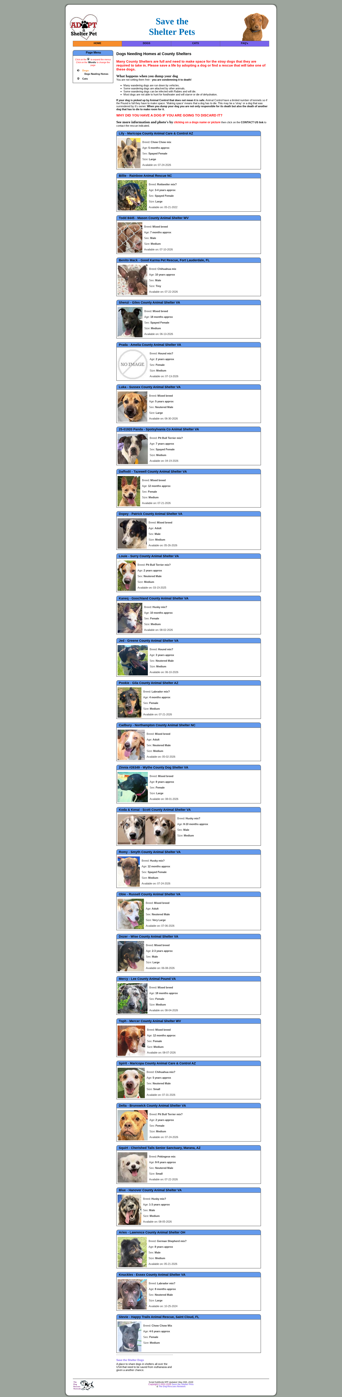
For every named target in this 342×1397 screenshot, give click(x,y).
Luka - (150, 387)
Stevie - (159, 1317)
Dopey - (150, 514)
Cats (85, 78)
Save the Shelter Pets (183, 1384)
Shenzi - (149, 302)
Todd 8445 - (154, 218)
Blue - (150, 1190)
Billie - (145, 175)
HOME (97, 43)
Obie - (149, 894)
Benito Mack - (164, 260)
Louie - (149, 556)
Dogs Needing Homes (96, 74)
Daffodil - (153, 471)
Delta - (152, 1105)
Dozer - (148, 936)
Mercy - (147, 979)
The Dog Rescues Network (172, 1386)
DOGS (146, 43)
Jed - (148, 640)
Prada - (150, 345)
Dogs (85, 70)
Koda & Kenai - (155, 809)
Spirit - (157, 1063)
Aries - (152, 1232)
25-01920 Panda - (159, 429)
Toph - (150, 1021)
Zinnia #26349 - (153, 767)
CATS (195, 43)
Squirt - (160, 1148)
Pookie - (148, 683)
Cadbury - (157, 725)
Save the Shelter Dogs (130, 1360)
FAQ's (244, 43)
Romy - (150, 852)
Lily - (156, 133)
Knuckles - (152, 1274)
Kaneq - (153, 598)
